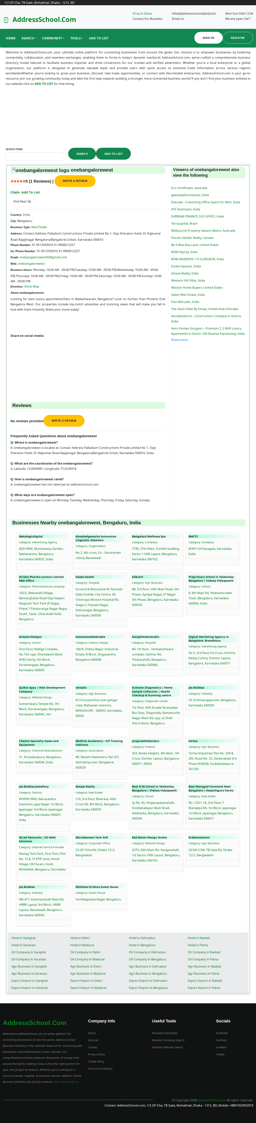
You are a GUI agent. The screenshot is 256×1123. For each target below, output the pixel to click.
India (26, 215)
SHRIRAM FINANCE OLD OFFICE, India (197, 216)
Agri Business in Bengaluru (148, 973)
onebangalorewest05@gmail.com (43, 257)
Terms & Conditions (100, 1068)
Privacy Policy (96, 1054)
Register (238, 38)
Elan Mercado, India (185, 302)
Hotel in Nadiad (199, 938)
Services (93, 1040)
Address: (16, 233)
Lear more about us (65, 1081)
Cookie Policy (96, 1061)
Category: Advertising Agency (38, 542)
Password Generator (165, 1033)
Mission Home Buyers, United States (197, 287)
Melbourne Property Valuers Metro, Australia (203, 231)
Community (52, 38)
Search (28, 38)
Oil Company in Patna (203, 959)
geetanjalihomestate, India (190, 195)
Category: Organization (91, 546)
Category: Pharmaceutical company (42, 586)
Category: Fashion (30, 792)
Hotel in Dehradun (142, 938)
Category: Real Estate (89, 792)
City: (13, 221)
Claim (15, 192)
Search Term (14, 149)
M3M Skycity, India (184, 252)
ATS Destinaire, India (185, 209)
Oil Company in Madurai (87, 959)
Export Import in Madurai (88, 988)
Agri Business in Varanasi (29, 973)
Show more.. (180, 340)
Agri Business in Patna (203, 973)
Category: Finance (143, 747)
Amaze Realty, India (184, 273)
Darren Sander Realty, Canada (192, 238)
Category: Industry (201, 693)
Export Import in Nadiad (205, 981)
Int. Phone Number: (23, 251)
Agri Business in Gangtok (29, 966)
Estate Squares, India (186, 266)
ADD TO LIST (44, 84)
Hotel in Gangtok (23, 938)
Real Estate (39, 227)
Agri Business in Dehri (85, 966)
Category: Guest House (90, 892)
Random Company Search (168, 1040)
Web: (13, 263)
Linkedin (221, 1047)
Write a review (75, 180)
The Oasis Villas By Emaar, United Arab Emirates (204, 309)
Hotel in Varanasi (23, 945)
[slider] (17, 181)
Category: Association (89, 750)
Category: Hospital (87, 582)
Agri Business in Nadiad (204, 966)
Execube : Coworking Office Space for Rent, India (205, 202)
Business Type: (20, 227)
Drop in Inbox (142, 13)
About (92, 1033)
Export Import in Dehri (86, 981)
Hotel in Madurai (82, 945)
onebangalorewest (31, 264)
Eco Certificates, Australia (189, 188)
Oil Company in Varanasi (28, 959)
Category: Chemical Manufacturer (40, 750)
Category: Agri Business (147, 582)
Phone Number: (20, 245)
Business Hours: (21, 269)
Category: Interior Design (92, 642)
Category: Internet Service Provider (41, 847)
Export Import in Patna (204, 988)
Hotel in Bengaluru (142, 945)
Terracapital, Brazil (184, 223)
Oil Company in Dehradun (147, 952)
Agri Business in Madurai (88, 973)
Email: (14, 257)
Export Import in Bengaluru (148, 988)
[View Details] (21, 566)
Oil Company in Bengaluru (147, 959)
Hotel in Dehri (80, 938)
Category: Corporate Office (93, 843)
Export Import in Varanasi (29, 988)
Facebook (222, 1033)
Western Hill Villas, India (188, 280)
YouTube (221, 1040)
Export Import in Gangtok (29, 981)
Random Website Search (167, 1047)
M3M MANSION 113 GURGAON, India (197, 259)
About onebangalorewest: (27, 292)
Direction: (16, 286)
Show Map (31, 286)
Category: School (199, 586)
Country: (16, 214)
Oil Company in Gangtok (28, 952)
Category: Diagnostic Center (150, 701)
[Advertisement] (128, 119)
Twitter (220, 1054)
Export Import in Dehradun (148, 981)
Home (11, 38)
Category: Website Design (35, 697)
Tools (75, 38)
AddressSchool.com (44, 19)
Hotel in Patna (198, 945)
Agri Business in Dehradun (148, 966)
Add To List (99, 38)
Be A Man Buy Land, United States (195, 245)
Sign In (208, 38)
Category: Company (144, 542)
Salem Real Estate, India (188, 295)
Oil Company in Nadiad (204, 952)
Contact (93, 1047)
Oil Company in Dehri (85, 952)
